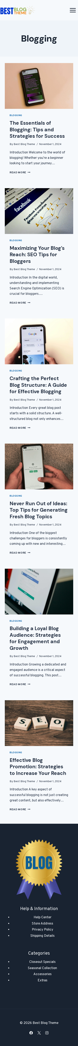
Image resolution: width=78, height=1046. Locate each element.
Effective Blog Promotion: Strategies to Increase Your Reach (38, 767)
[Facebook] (31, 1032)
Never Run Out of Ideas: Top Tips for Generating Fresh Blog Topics (39, 510)
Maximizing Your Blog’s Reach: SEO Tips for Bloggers (37, 254)
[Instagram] (46, 1032)
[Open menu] (72, 10)
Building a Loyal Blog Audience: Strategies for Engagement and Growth (35, 638)
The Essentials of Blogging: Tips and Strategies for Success (37, 129)
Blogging (16, 115)
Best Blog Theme (24, 144)
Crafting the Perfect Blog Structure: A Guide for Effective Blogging (38, 385)
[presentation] (39, 86)
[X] (39, 1032)
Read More (20, 172)
